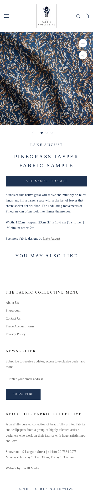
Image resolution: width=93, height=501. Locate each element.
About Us (12, 303)
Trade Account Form (20, 326)
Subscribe (23, 394)
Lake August (46, 145)
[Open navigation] (6, 16)
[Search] (78, 16)
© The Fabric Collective (46, 489)
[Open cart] (87, 16)
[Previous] (32, 132)
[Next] (60, 132)
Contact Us (13, 318)
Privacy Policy (16, 334)
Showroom (13, 310)
